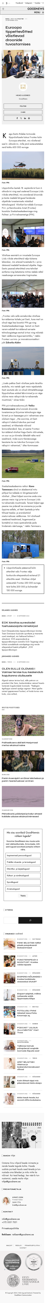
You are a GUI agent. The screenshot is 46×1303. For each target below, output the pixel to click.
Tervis (9, 662)
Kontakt (23, 1248)
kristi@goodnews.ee (19, 1205)
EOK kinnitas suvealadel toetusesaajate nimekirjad (20, 624)
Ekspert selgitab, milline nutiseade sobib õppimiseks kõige (29, 996)
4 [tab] (12, 1269)
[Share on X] (21, 118)
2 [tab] (7, 1269)
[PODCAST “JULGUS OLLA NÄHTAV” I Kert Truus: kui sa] (32, 1135)
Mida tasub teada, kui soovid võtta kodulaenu (29, 1098)
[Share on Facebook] (17, 118)
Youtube (37, 3)
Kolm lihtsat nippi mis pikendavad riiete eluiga (29, 1081)
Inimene (35, 1024)
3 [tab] (9, 1269)
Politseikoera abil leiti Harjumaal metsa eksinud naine (20, 744)
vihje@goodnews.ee (11, 1181)
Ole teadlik (36, 939)
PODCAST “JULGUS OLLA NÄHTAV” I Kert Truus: (28, 1030)
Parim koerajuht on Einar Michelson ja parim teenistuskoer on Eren (23, 779)
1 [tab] (5, 1269)
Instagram (28, 3)
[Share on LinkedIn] (25, 118)
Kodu (7, 19)
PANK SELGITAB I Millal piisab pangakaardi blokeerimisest (29, 945)
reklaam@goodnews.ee (23, 1234)
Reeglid (18, 1245)
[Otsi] (30, 920)
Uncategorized (23, 1042)
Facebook (19, 3)
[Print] (29, 118)
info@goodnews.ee (11, 1219)
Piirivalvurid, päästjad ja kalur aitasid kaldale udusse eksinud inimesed (22, 815)
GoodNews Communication (23, 1295)
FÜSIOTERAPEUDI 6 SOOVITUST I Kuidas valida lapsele (27, 962)
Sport (9, 616)
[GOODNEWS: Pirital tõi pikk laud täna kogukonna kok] (12, 1135)
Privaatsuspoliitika (10, 1228)
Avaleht (9, 1245)
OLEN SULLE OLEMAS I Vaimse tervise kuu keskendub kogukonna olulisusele (22, 672)
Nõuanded (36, 973)
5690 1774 (16, 1202)
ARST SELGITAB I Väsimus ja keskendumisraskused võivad (28, 1066)
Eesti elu (14, 19)
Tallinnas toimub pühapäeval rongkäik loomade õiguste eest (28, 1048)
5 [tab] (14, 1269)
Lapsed (34, 956)
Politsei (21, 19)
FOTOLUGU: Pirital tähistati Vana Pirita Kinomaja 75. (27, 1013)
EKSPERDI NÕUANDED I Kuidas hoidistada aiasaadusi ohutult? (29, 979)
